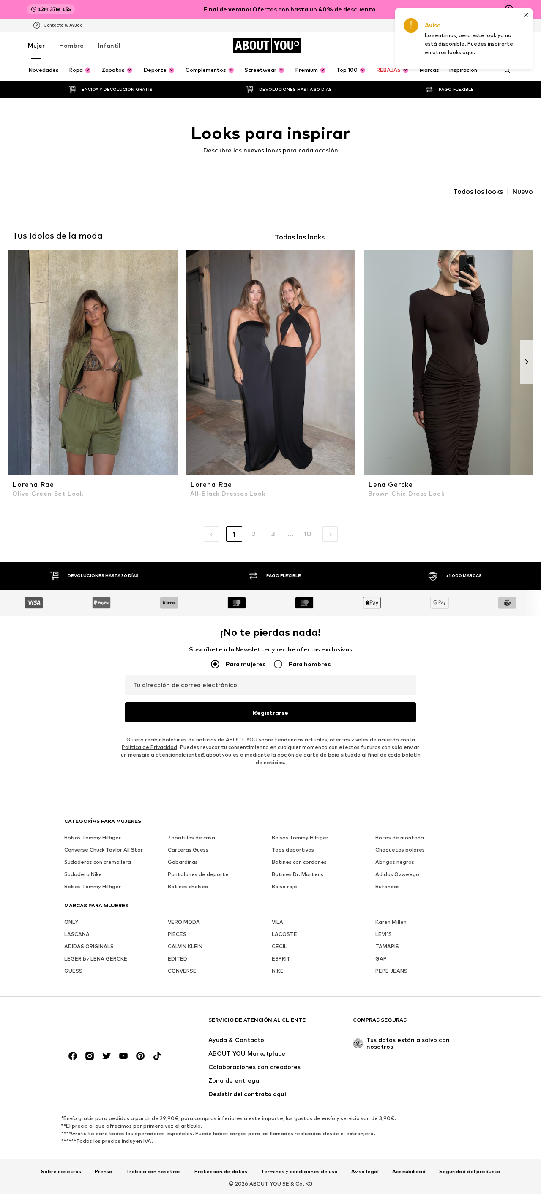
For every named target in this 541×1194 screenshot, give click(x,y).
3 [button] (273, 534)
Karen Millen (391, 922)
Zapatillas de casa (191, 838)
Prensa (103, 1172)
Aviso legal (365, 1172)
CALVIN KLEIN (185, 947)
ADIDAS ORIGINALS (89, 947)
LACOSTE (284, 934)
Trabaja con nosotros (153, 1172)
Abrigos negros (394, 862)
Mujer (36, 45)
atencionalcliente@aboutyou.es (197, 755)
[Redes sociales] (73, 1056)
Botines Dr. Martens (297, 874)
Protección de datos (220, 1172)
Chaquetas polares (400, 850)
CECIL (279, 947)
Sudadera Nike (83, 874)
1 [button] (234, 534)
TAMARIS (387, 947)
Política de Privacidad (149, 747)
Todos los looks (478, 191)
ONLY (71, 922)
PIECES (177, 934)
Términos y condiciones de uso (299, 1172)
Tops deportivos (293, 850)
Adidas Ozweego (397, 874)
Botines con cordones (299, 862)
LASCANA (77, 934)
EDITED (177, 959)
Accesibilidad (409, 1172)
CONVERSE (182, 971)
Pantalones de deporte (198, 874)
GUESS (73, 971)
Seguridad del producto (469, 1172)
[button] (211, 534)
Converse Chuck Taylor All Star (103, 850)
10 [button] (307, 534)
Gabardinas (183, 862)
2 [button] (254, 534)
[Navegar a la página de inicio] (110, 1024)
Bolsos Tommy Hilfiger (92, 838)
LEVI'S (383, 934)
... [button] (290, 534)
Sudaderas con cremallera (97, 862)
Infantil (109, 45)
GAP (381, 959)
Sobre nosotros (61, 1172)
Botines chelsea (188, 887)
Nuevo (522, 191)
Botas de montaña (399, 838)
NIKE (278, 971)
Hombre (71, 45)
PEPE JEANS (391, 971)
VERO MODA (184, 922)
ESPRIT (281, 959)
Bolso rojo (284, 887)
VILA (277, 922)
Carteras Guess (188, 850)
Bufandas (387, 887)
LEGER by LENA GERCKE (95, 959)
